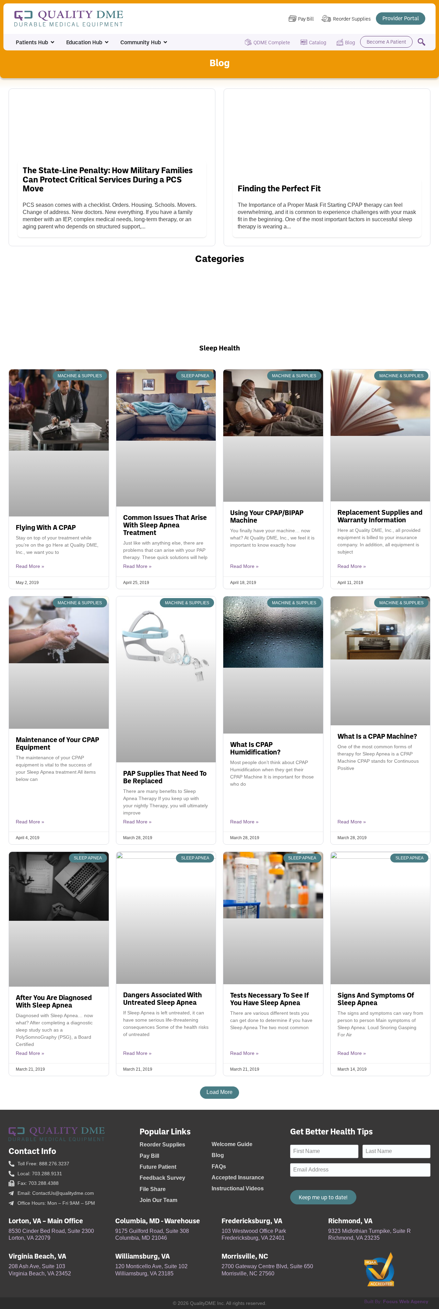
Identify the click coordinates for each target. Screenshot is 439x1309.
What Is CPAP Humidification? (255, 748)
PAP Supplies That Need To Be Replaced (164, 777)
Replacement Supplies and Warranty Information (380, 516)
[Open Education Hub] (106, 42)
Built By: (396, 1301)
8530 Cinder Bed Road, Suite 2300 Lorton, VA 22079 (51, 1234)
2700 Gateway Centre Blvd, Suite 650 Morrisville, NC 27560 (267, 1269)
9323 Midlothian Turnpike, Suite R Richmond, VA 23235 (369, 1234)
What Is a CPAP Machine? (377, 735)
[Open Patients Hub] (52, 42)
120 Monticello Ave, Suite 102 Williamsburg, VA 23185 (151, 1269)
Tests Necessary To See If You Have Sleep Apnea (269, 998)
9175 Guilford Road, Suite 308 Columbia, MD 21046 (152, 1234)
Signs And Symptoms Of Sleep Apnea (375, 998)
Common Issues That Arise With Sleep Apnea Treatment (165, 525)
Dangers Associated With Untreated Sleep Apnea (162, 998)
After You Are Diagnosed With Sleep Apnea (54, 1001)
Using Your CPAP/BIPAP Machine (267, 516)
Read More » (30, 566)
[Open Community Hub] (165, 42)
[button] (219, 1092)
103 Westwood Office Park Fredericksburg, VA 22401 (254, 1234)
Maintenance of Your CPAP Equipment (57, 743)
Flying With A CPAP (46, 527)
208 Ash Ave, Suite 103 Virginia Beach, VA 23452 (40, 1269)
